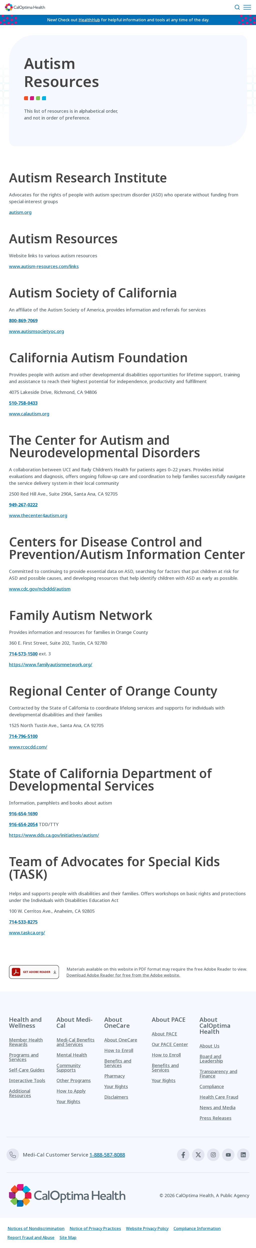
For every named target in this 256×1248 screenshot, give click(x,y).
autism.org (20, 212)
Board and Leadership (211, 1058)
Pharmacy (114, 1076)
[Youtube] (228, 1155)
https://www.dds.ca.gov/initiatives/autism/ (54, 835)
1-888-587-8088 (107, 1154)
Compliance (212, 1086)
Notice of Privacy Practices (95, 1228)
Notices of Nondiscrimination (36, 1228)
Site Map (68, 1237)
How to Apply (71, 1091)
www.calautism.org (29, 414)
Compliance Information (197, 1228)
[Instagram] (213, 1155)
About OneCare (120, 1040)
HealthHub (89, 20)
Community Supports (68, 1067)
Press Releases (216, 1118)
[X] (198, 1155)
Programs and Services (23, 1057)
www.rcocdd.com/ (28, 747)
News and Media (218, 1107)
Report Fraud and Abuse (31, 1237)
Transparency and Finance (218, 1073)
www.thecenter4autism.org (38, 515)
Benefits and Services (117, 1063)
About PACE (164, 1034)
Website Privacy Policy (147, 1228)
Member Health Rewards (26, 1042)
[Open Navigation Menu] (248, 7)
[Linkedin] (243, 1155)
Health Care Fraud (219, 1097)
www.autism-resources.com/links (44, 266)
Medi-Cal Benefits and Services (75, 1042)
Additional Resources (20, 1093)
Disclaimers (116, 1097)
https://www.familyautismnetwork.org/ (50, 664)
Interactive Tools (27, 1080)
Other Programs (73, 1080)
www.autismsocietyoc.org (36, 331)
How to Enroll (118, 1050)
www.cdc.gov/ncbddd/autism (39, 589)
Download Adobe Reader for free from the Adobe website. (123, 975)
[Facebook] (183, 1155)
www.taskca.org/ (27, 933)
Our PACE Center (170, 1044)
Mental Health (71, 1055)
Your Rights (68, 1101)
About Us (210, 1046)
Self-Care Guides (26, 1070)
